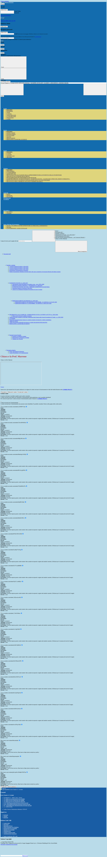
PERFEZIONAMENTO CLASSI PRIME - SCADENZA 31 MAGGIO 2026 (33, 303)
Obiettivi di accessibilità (8, 829)
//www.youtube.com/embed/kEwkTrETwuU (11, 677)
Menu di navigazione (82, 251)
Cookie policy (6, 823)
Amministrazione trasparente (10, 833)
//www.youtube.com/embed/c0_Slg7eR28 (10, 629)
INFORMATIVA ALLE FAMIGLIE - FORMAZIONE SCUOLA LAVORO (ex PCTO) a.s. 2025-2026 (33, 314)
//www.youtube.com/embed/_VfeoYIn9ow (11, 613)
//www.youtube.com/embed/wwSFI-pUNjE (11, 724)
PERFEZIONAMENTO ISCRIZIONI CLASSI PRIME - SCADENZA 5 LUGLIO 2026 (36, 302)
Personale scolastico (11, 350)
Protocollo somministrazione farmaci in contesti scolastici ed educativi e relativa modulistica (30, 319)
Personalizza (4, 392)
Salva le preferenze (12, 786)
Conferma (8, 81)
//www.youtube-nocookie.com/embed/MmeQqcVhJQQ (13, 454)
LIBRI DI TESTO (13, 321)
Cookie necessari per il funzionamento (9, 402)
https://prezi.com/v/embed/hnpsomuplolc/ (10, 756)
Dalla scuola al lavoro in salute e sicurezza (22, 316)
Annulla (2, 81)
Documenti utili (58, 232)
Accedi (2, 4)
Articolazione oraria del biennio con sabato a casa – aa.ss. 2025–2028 (28, 284)
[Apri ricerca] (94, 89)
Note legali (6, 824)
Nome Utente (17, 11)
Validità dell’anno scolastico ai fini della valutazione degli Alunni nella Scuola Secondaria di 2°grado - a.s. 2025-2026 (36, 317)
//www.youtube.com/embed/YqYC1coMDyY (11, 581)
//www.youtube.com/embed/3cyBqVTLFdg (11, 549)
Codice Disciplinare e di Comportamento (18, 352)
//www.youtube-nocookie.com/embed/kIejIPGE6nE (13, 502)
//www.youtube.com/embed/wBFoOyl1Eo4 (11, 708)
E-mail (15, 33)
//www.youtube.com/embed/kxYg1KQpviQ (11, 692)
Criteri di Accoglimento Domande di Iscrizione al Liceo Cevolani (27, 289)
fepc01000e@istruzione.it (18, 804)
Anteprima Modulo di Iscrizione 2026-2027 (22, 288)
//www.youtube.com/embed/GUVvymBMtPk (11, 565)
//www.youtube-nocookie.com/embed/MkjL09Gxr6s (13, 438)
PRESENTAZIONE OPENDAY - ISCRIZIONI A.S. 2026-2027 (27, 285)
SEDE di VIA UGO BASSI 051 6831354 (15, 801)
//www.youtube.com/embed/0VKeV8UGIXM (11, 533)
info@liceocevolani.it (17, 803)
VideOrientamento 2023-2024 (62, 236)
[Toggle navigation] (12, 89)
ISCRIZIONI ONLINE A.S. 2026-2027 (18, 283)
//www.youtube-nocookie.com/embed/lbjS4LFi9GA (13, 518)
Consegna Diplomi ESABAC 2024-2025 (18, 266)
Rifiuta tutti (12, 392)
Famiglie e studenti (59, 233)
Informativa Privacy (8, 826)
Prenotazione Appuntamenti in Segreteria (18, 270)
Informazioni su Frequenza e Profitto (20, 337)
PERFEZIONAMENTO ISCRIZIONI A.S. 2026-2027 (25, 300)
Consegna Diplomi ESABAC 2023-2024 (18, 267)
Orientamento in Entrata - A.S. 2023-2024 (65, 234)
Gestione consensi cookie (9, 832)
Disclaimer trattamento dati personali (9, 844)
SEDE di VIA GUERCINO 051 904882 (15, 800)
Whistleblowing (7, 831)
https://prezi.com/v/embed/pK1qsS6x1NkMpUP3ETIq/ (13, 772)
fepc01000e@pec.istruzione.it (19, 805)
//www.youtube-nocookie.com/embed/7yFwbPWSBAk (13, 422)
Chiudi (2, 44)
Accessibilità (12, 318)
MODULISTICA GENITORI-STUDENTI (19, 323)
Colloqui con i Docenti (17, 339)
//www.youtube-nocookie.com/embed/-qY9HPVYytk (13, 406)
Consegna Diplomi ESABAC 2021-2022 (18, 269)
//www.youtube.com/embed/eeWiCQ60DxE (11, 645)
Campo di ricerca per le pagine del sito (9, 241)
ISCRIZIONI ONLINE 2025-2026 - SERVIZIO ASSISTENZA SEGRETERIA (31, 287)
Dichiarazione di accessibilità (10, 828)
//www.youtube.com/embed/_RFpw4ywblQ (11, 597)
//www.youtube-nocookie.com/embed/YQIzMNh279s (13, 486)
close (2, 96)
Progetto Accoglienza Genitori (19, 336)
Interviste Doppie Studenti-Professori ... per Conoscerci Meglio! (70, 237)
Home (56, 230)
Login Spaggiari (38, 36)
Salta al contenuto (5, 1)
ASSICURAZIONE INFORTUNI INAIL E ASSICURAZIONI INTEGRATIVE (28, 322)
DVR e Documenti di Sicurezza (16, 351)
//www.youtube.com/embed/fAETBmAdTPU (11, 661)
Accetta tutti (22, 392)
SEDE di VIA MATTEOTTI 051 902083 (15, 799)
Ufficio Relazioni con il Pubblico (11, 827)
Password (16, 12)
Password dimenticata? (6, 15)
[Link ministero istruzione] (7, 2)
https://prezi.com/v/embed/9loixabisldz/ (10, 740)
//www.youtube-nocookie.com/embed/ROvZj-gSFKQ (13, 470)
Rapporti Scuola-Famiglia (15, 335)
